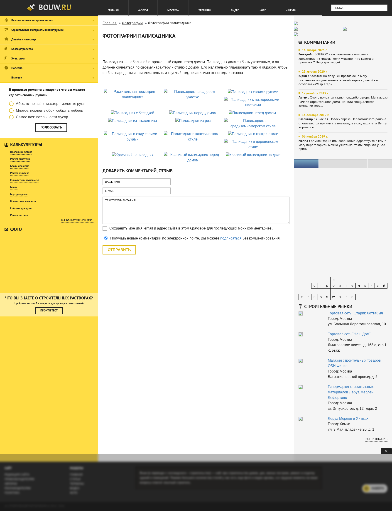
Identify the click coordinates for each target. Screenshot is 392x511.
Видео (235, 10)
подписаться (231, 238)
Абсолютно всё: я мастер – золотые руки (50, 104)
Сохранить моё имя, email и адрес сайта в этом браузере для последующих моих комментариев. (191, 228)
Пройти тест (49, 310)
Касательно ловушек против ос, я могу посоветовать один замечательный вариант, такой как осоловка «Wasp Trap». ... (339, 78)
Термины (204, 10)
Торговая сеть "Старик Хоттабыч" (356, 313)
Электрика (17, 59)
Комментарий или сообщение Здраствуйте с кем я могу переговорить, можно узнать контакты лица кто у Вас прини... (342, 143)
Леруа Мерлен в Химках (348, 418)
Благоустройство (22, 49)
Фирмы (291, 10)
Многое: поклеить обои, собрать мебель (49, 110)
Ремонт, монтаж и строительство (32, 20)
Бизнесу (16, 78)
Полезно (16, 68)
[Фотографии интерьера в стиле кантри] (49, 262)
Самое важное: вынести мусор (42, 117)
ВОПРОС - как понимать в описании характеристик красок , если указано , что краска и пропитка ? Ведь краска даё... (336, 56)
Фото (262, 10)
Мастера (173, 10)
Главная (113, 10)
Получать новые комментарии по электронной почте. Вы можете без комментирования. (195, 238)
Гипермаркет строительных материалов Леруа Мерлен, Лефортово (351, 392)
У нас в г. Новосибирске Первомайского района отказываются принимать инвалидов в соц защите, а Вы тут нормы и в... (343, 121)
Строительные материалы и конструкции (37, 30)
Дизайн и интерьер (23, 40)
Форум (143, 10)
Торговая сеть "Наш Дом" (349, 334)
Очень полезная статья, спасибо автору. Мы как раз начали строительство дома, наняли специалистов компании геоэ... (343, 99)
